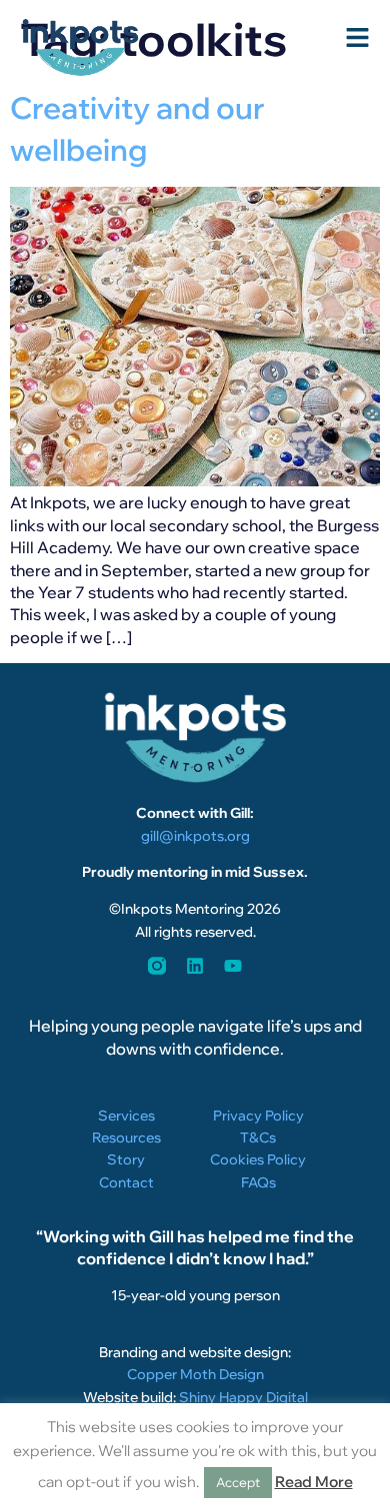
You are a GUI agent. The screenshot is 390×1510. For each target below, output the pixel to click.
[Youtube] (233, 966)
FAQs (258, 1182)
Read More (314, 1481)
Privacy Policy (258, 1116)
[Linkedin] (195, 966)
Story (126, 1159)
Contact (126, 1182)
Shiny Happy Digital (243, 1397)
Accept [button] (238, 1482)
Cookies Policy (258, 1159)
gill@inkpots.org (195, 836)
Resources (126, 1137)
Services (126, 1116)
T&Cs (258, 1137)
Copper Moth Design (195, 1374)
